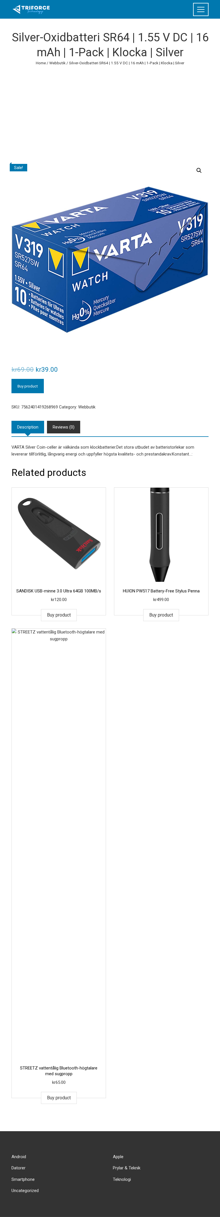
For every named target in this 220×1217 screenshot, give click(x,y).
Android (18, 1156)
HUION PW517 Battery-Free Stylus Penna (161, 591)
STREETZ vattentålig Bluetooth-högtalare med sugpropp (58, 1070)
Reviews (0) (63, 427)
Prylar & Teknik (126, 1168)
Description (27, 427)
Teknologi (122, 1179)
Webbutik (57, 63)
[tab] (27, 427)
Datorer (18, 1168)
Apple (118, 1156)
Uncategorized (25, 1190)
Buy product (27, 386)
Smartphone (23, 1179)
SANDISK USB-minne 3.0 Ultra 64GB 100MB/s (58, 591)
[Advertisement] (110, 109)
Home (41, 63)
